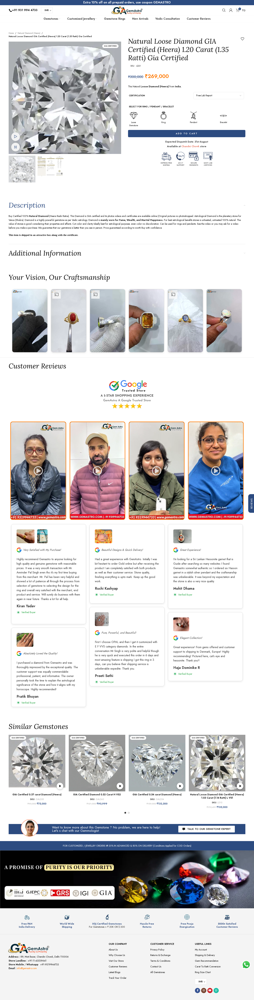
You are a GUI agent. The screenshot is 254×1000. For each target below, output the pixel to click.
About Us (113, 949)
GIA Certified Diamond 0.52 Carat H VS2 (97, 794)
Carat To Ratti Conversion (208, 966)
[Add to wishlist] (242, 39)
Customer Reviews (118, 966)
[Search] (223, 10)
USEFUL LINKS (203, 944)
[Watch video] (15, 136)
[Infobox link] (27, 921)
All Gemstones (157, 972)
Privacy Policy (157, 949)
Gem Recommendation (206, 961)
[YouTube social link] (210, 990)
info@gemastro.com (27, 968)
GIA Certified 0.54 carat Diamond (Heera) (157, 794)
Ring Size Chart (203, 972)
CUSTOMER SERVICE (162, 944)
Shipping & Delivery (205, 955)
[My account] (230, 10)
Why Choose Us (117, 955)
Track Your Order (117, 978)
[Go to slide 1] (125, 813)
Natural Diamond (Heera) (29, 33)
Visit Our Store (116, 961)
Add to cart (187, 133)
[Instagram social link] (203, 990)
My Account (201, 949)
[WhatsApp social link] (216, 990)
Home (11, 33)
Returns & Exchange (160, 955)
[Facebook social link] (197, 990)
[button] (38, 470)
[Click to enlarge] (15, 147)
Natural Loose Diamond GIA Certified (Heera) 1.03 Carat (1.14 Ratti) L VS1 (217, 796)
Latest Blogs (114, 972)
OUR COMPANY (118, 944)
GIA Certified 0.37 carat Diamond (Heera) (37, 794)
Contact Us (155, 966)
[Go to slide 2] (129, 813)
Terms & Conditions (160, 961)
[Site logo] (127, 10)
